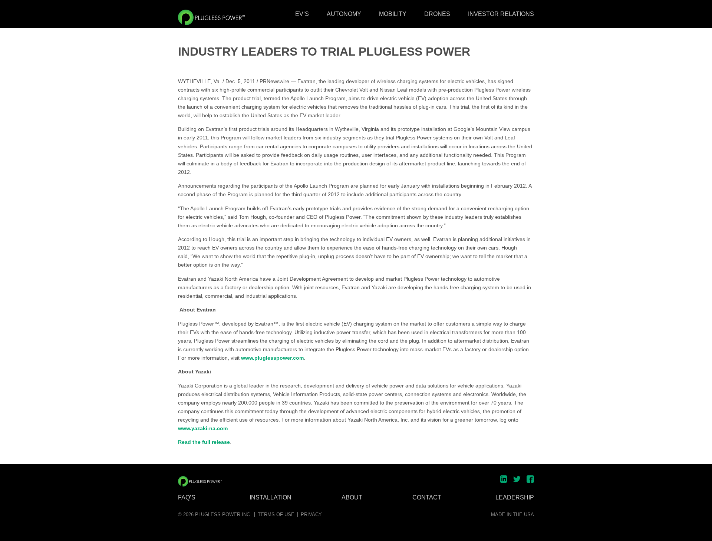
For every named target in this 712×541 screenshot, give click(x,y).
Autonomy (344, 14)
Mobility (392, 14)
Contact (426, 498)
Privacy (311, 514)
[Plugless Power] (211, 17)
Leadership (514, 498)
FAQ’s (186, 498)
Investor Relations (501, 14)
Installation (270, 498)
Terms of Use (276, 514)
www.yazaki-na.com (203, 428)
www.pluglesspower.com (272, 358)
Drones (437, 14)
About (352, 498)
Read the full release (204, 442)
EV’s (302, 14)
